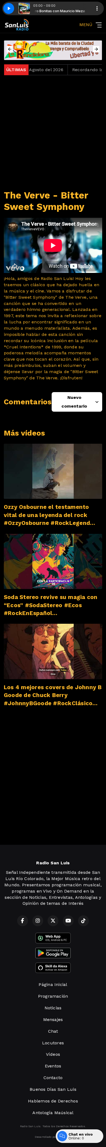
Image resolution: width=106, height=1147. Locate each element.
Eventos (53, 1066)
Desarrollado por (46, 1136)
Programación (53, 996)
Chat (53, 1031)
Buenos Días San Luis (53, 1089)
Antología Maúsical (52, 1112)
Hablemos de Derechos (53, 1101)
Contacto (53, 1077)
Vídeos (53, 1054)
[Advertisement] (53, 132)
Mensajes (53, 1019)
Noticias (53, 1007)
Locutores (53, 1042)
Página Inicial (53, 984)
